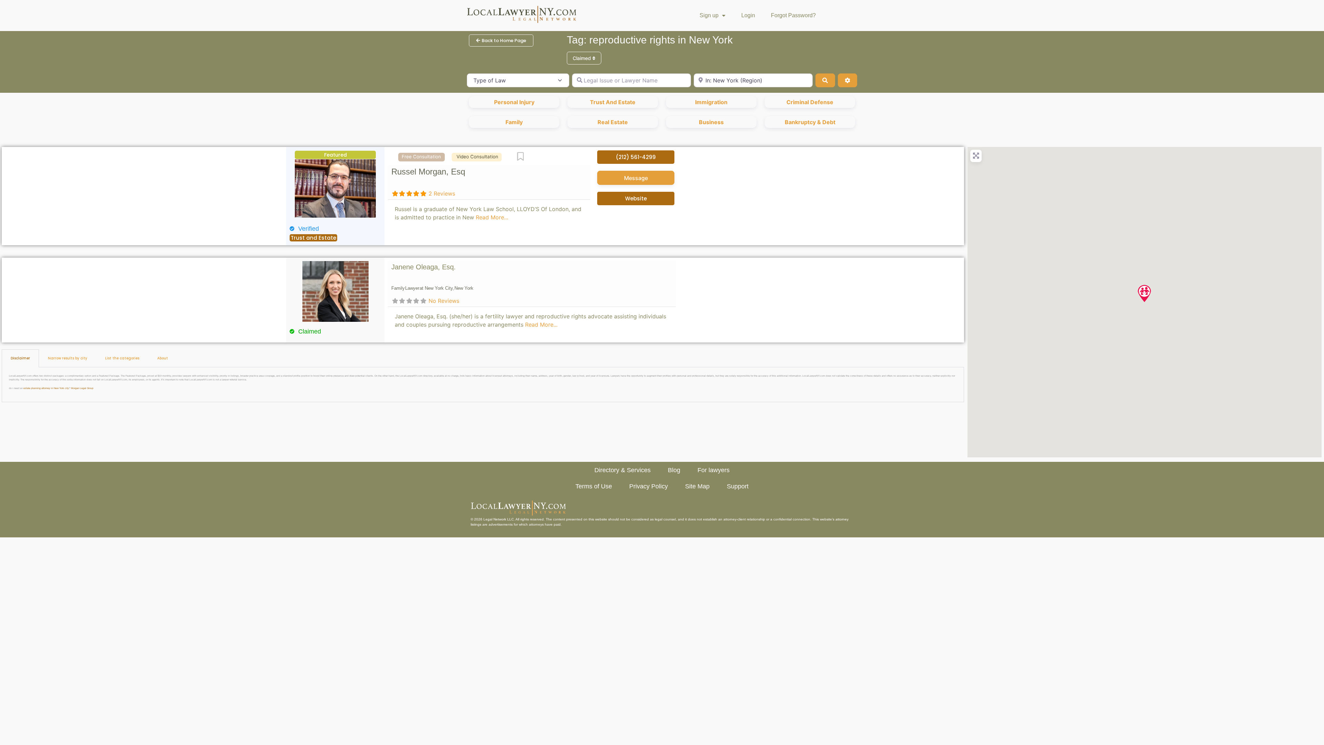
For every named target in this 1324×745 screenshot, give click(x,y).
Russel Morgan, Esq (428, 171)
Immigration (711, 102)
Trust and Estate (612, 102)
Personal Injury (514, 102)
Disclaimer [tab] (20, 358)
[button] (1144, 293)
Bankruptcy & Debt (810, 122)
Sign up (709, 15)
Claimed (582, 58)
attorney (842, 519)
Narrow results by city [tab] (67, 358)
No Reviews (444, 300)
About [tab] (162, 358)
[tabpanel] (483, 384)
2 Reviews (442, 193)
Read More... (492, 217)
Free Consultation (421, 156)
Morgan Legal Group (82, 388)
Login (748, 15)
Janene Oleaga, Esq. (423, 267)
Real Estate (613, 122)
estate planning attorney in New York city (46, 388)
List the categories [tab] (122, 358)
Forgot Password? (793, 15)
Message (636, 178)
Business (711, 122)
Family (514, 122)
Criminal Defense (809, 102)
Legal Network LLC (498, 519)
